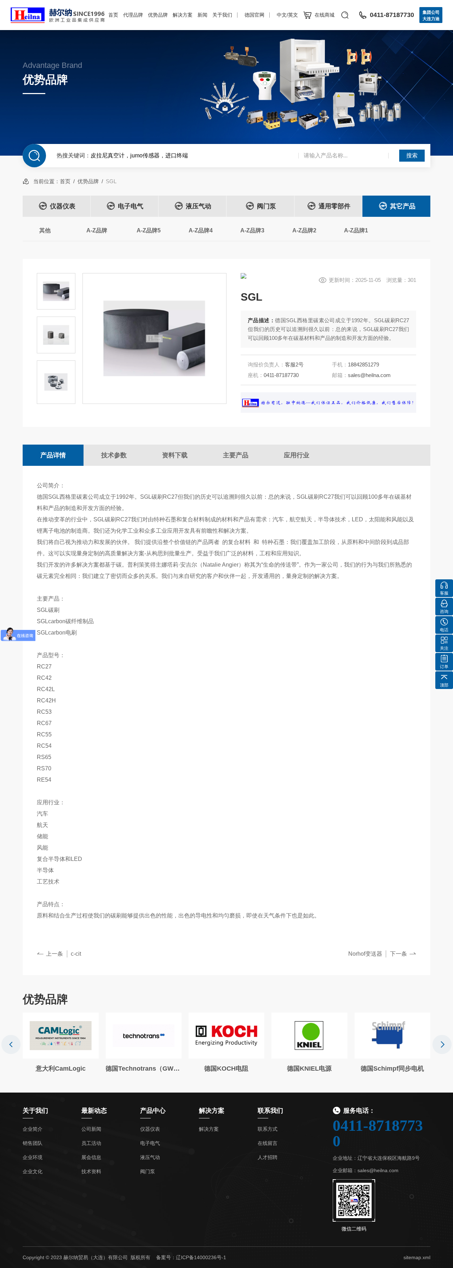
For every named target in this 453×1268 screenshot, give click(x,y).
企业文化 (32, 1171)
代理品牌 (133, 15)
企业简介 (32, 1129)
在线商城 (324, 15)
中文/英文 (287, 15)
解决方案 (183, 15)
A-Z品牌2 (304, 230)
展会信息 (91, 1157)
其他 (45, 230)
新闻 (202, 15)
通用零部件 (334, 206)
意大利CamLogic (61, 1068)
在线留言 (267, 1143)
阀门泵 (266, 206)
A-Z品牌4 (201, 230)
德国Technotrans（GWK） (143, 1068)
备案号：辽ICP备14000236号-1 (191, 1257)
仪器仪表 (62, 206)
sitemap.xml (416, 1257)
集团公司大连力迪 (431, 15)
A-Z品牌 (96, 230)
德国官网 (254, 15)
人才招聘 (267, 1157)
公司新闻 (91, 1129)
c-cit (76, 954)
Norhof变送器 (365, 954)
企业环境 (32, 1157)
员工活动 (91, 1143)
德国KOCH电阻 (226, 1068)
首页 (113, 15)
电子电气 (130, 206)
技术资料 (91, 1171)
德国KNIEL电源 (309, 1068)
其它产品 (402, 206)
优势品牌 (158, 15)
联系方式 (267, 1129)
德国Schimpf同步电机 (392, 1068)
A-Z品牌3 (252, 230)
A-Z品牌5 (149, 230)
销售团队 (32, 1143)
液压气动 (198, 206)
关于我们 (222, 15)
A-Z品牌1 (356, 230)
